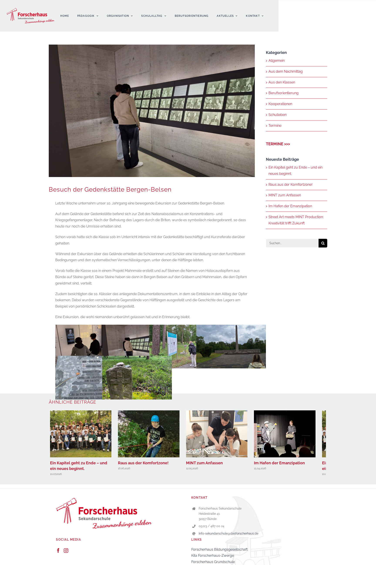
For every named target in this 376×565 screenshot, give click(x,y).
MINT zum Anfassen (285, 195)
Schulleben (278, 115)
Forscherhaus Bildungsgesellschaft (219, 551)
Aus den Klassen (282, 82)
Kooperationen (280, 104)
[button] (9, 555)
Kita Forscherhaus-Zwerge (212, 557)
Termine (275, 126)
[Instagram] (66, 552)
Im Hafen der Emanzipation (290, 206)
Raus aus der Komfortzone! (290, 184)
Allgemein (277, 61)
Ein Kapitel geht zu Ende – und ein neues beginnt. (82, 435)
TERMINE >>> (278, 144)
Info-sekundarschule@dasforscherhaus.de (228, 535)
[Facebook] (58, 552)
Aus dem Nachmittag (286, 71)
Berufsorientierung (284, 93)
